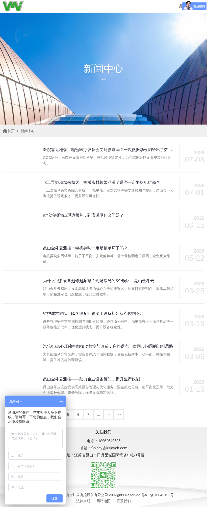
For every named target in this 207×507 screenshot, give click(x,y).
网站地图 (103, 501)
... (98, 414)
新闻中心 (28, 131)
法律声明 (83, 501)
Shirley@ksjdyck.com (109, 448)
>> (119, 414)
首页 (11, 131)
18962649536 (109, 441)
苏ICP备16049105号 (157, 495)
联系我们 (124, 501)
